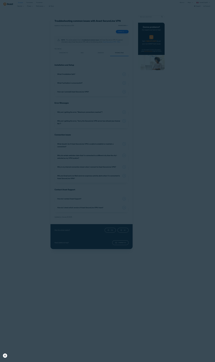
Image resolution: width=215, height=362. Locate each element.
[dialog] (107, 181)
